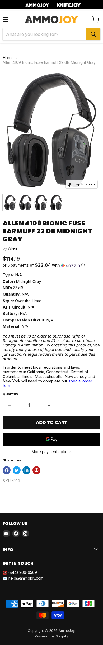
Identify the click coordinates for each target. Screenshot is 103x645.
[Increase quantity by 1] (49, 405)
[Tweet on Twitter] (17, 470)
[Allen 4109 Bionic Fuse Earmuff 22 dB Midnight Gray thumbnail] (10, 202)
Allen (12, 248)
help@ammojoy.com (25, 578)
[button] (51, 265)
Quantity (10, 394)
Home (8, 57)
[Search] (93, 34)
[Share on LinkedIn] (26, 470)
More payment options (52, 452)
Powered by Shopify (51, 636)
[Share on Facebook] (7, 470)
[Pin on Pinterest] (36, 470)
